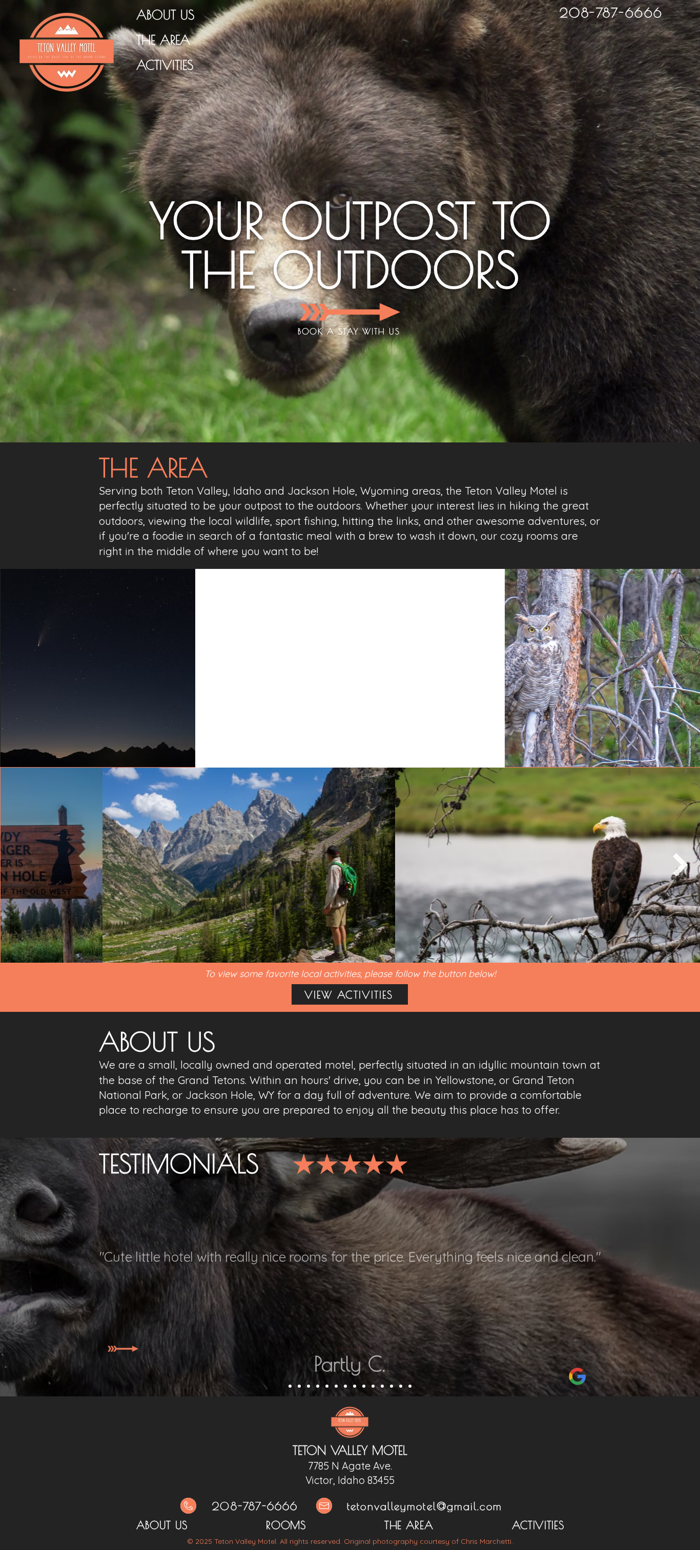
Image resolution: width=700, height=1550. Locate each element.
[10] (373, 1386)
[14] (409, 1386)
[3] (308, 1386)
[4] (317, 1386)
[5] (326, 1386)
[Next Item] (680, 865)
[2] (299, 1386)
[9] (363, 1386)
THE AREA (163, 39)
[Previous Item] (19, 865)
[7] (345, 1386)
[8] (354, 1386)
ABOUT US (165, 14)
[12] (391, 1386)
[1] (290, 1386)
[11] (382, 1386)
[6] (336, 1386)
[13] (400, 1386)
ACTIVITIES (164, 64)
